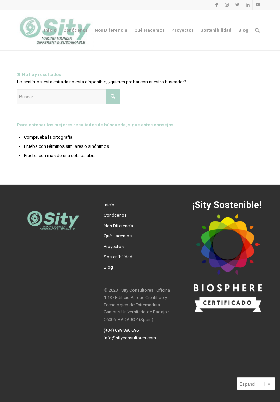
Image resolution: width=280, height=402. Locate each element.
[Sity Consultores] (227, 310)
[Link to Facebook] (217, 5)
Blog (108, 267)
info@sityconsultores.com (130, 337)
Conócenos (115, 215)
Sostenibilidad (118, 256)
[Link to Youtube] (258, 5)
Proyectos (114, 246)
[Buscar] (257, 30)
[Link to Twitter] (237, 5)
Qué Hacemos (118, 235)
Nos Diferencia (118, 225)
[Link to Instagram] (227, 5)
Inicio (109, 204)
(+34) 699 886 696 (121, 330)
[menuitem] (50, 30)
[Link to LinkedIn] (247, 5)
